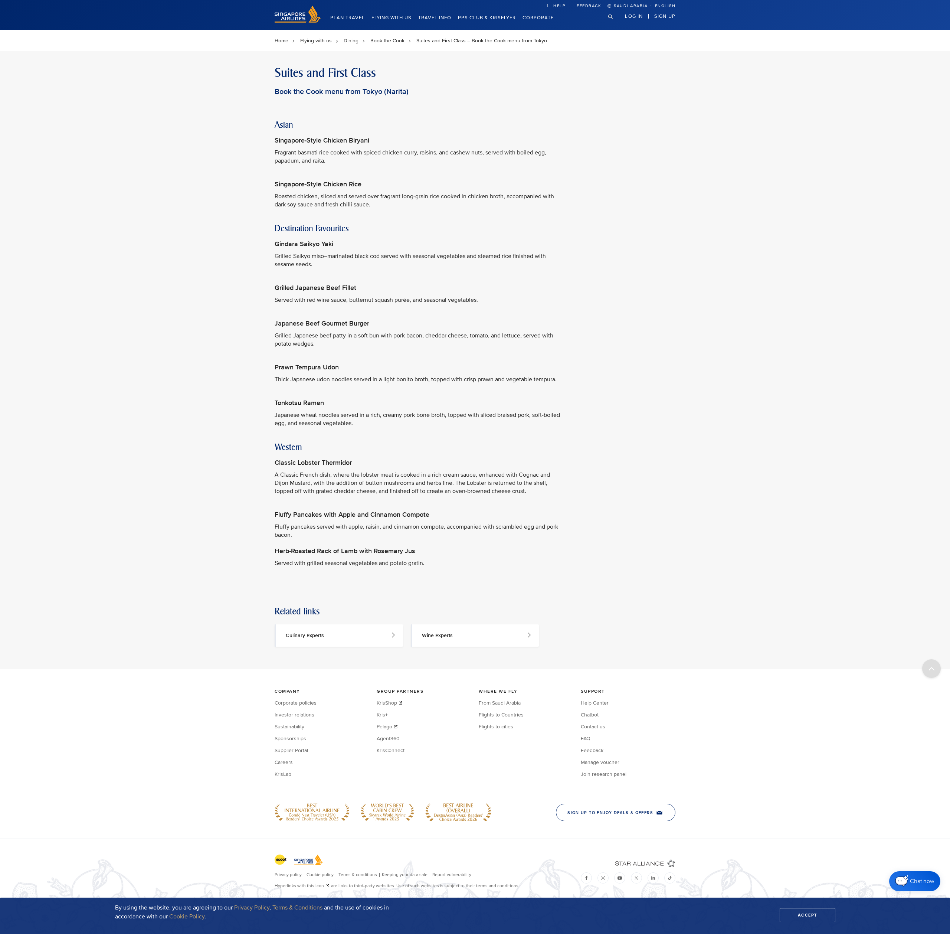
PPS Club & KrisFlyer (487, 18)
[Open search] (615, 22)
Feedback (589, 5)
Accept (807, 915)
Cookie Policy (186, 916)
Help (559, 5)
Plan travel (347, 18)
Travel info (434, 18)
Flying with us (391, 18)
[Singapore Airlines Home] (298, 21)
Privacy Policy (251, 907)
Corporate (538, 18)
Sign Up (664, 16)
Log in (634, 16)
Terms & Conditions (297, 907)
